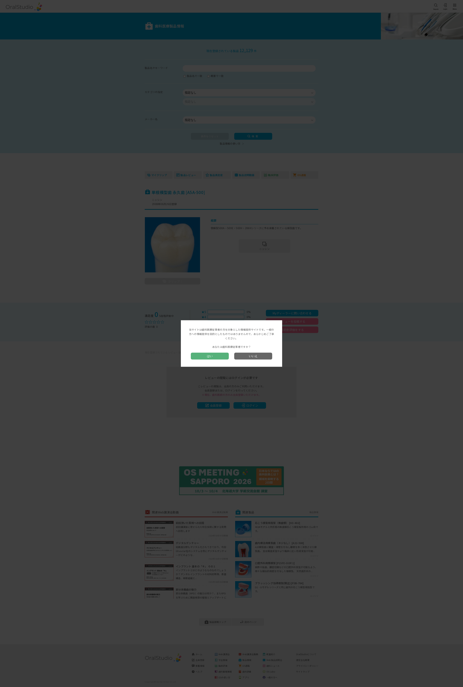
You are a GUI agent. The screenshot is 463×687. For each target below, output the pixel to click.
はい (210, 355)
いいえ (253, 355)
